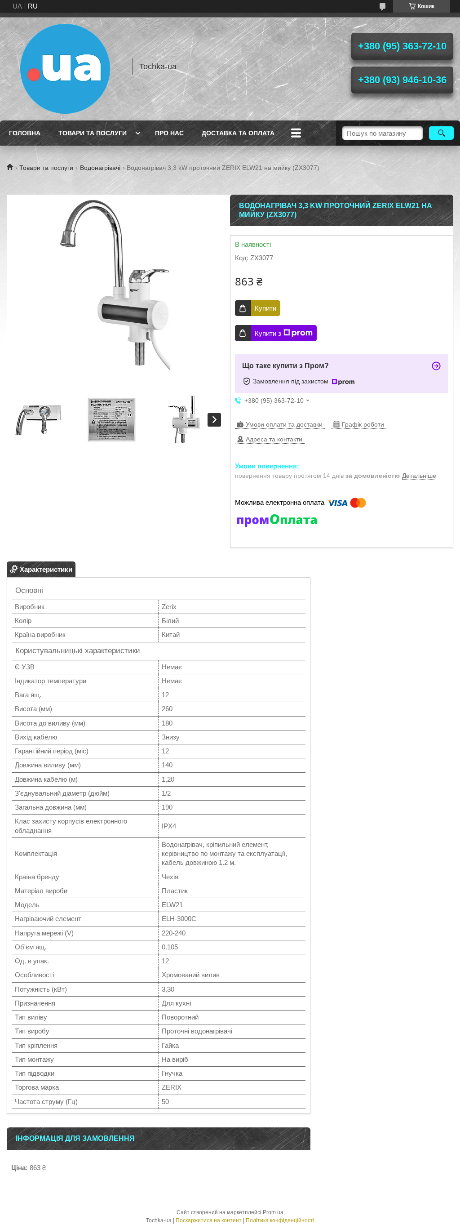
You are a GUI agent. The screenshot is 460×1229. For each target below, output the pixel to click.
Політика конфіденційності (280, 1220)
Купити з (268, 333)
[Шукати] (441, 133)
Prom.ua (273, 1212)
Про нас (169, 133)
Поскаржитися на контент (209, 1220)
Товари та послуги (92, 133)
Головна (24, 133)
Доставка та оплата (238, 133)
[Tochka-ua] (65, 66)
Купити (265, 308)
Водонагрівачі (100, 167)
